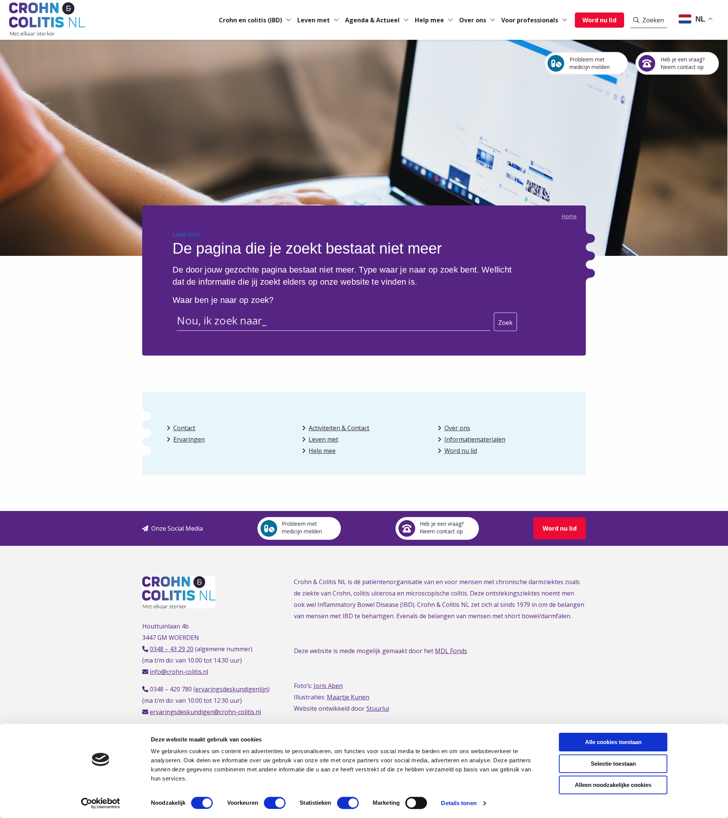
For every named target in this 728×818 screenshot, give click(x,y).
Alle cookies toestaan (613, 742)
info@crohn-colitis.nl (179, 672)
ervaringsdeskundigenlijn (231, 689)
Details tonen (458, 803)
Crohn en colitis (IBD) (250, 20)
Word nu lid (599, 20)
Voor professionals (529, 20)
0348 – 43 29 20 (171, 649)
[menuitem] (252, 20)
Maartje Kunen (348, 697)
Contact (184, 428)
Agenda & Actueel (372, 20)
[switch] (275, 803)
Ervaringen (189, 439)
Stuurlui (377, 708)
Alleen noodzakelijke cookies (613, 785)
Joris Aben (328, 686)
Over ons (472, 20)
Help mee (429, 20)
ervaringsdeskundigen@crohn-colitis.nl (205, 712)
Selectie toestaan (613, 763)
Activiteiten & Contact (339, 428)
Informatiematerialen (474, 439)
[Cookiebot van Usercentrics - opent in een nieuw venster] (100, 803)
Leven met (313, 20)
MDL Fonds (451, 651)
